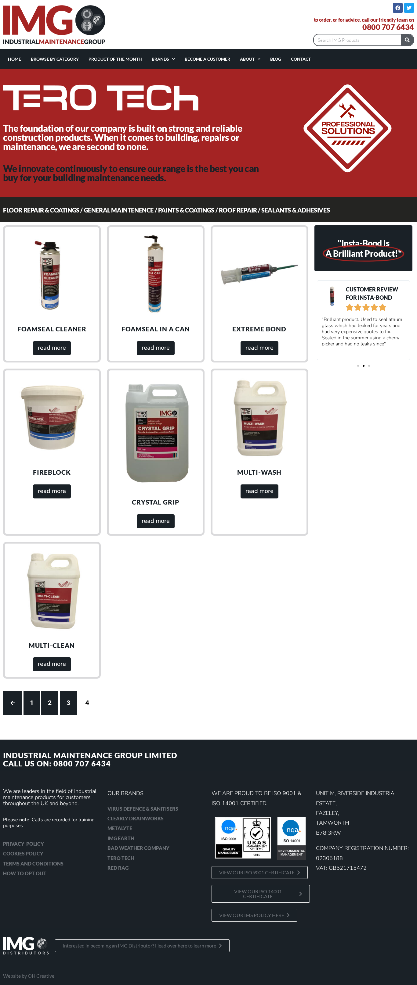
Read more (52, 348)
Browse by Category (55, 59)
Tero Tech (120, 858)
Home (14, 59)
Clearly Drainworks (135, 818)
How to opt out (24, 873)
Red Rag (118, 868)
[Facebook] (398, 8)
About (247, 59)
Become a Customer (207, 59)
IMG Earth (120, 838)
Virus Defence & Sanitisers (142, 809)
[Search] (407, 39)
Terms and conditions (33, 863)
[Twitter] (409, 8)
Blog (275, 59)
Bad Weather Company (138, 848)
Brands (160, 59)
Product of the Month (115, 59)
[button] (358, 366)
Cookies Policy (23, 853)
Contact (301, 59)
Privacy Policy (23, 844)
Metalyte (119, 828)
